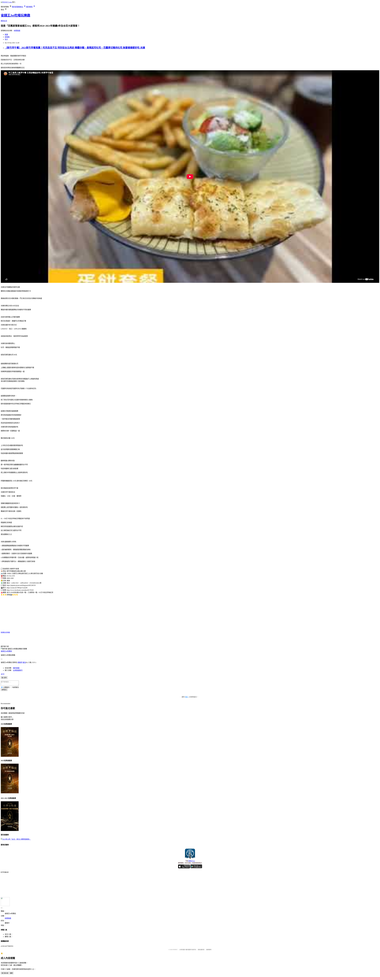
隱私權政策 (201, 949)
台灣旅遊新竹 (18, 670)
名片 (6, 39)
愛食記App (191, 861)
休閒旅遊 (17, 30)
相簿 (6, 34)
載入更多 (4, 677)
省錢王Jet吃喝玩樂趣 (15, 15)
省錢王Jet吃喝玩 (6, 651)
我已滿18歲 (5, 973)
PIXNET (175, 949)
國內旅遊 (16, 668)
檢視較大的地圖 (5, 632)
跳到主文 (4, 21)
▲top (2, 674)
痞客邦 (20, 662)
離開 (11, 973)
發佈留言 (4, 689)
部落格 (7, 37)
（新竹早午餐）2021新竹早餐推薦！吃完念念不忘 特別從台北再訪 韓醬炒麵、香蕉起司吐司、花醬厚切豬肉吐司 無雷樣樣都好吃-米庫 (75, 47)
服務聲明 (208, 949)
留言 (24, 662)
